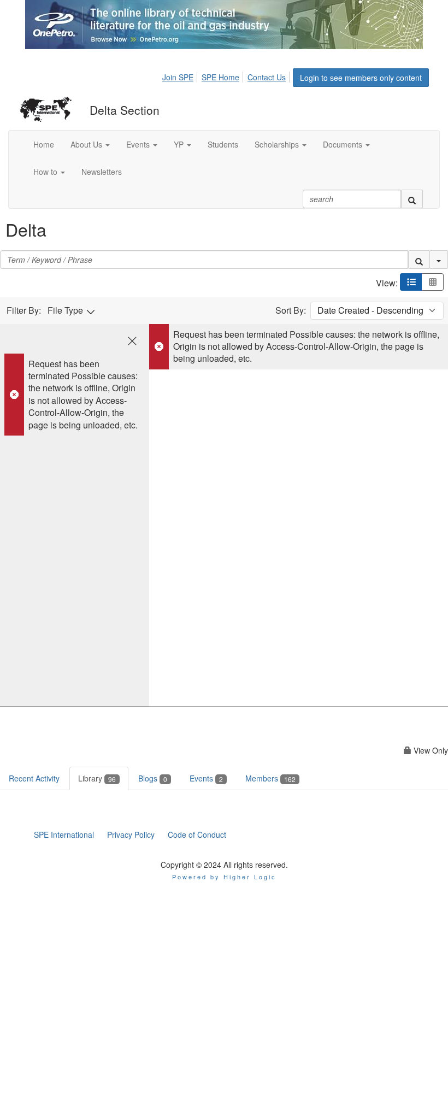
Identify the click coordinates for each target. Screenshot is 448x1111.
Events (206, 778)
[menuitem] (181, 75)
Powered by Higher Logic (224, 876)
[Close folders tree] (132, 341)
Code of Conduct (197, 834)
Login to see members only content (361, 77)
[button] (90, 144)
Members (270, 778)
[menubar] (227, 75)
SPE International (64, 834)
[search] (412, 199)
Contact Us (266, 77)
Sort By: (290, 310)
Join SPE (177, 77)
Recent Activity (34, 778)
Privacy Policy (131, 834)
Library (97, 778)
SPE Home (220, 77)
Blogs (152, 778)
